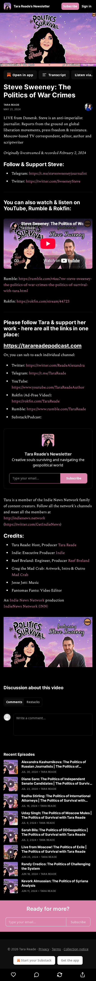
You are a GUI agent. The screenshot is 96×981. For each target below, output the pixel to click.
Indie (60, 553)
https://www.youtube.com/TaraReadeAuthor (48, 387)
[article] (48, 767)
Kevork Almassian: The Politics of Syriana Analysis (54, 883)
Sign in (87, 6)
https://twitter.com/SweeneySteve (53, 181)
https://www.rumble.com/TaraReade (56, 409)
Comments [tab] (14, 702)
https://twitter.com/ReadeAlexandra (55, 365)
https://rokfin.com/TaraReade (36, 401)
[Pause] (5, 62)
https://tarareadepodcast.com (42, 345)
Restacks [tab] (33, 702)
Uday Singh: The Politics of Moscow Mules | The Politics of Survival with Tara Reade (56, 815)
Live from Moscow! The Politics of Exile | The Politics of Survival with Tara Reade (54, 849)
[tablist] (23, 702)
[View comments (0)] (36, 974)
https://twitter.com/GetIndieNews (32, 524)
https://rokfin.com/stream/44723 (43, 301)
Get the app (70, 960)
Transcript (57, 75)
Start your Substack (36, 960)
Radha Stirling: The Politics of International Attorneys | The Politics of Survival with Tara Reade (55, 798)
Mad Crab (20, 575)
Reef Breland (79, 561)
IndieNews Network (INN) (26, 606)
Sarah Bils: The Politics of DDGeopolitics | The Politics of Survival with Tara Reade (54, 832)
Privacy (44, 949)
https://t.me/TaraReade (47, 373)
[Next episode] (15, 62)
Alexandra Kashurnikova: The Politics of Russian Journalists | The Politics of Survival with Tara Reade (53, 764)
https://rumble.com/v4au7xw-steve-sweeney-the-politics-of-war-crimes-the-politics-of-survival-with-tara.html (48, 285)
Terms (56, 949)
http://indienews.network (24, 518)
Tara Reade (11, 104)
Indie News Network (27, 600)
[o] (10, 767)
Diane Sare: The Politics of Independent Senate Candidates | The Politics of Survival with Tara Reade (56, 781)
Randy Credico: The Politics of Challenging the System (55, 866)
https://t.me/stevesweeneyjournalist (58, 173)
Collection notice (76, 949)
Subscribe (70, 6)
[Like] (13, 974)
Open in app (23, 75)
